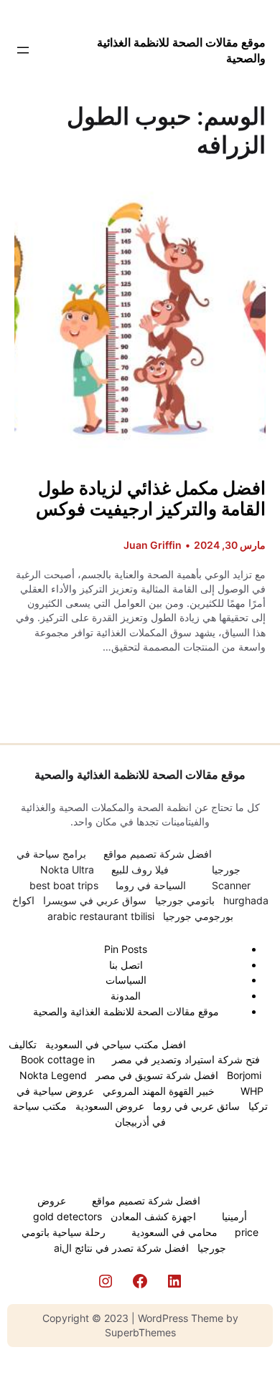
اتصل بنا (126, 965)
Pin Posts (125, 949)
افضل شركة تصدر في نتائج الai (121, 1248)
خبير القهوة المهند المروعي (159, 1091)
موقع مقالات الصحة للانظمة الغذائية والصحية (140, 774)
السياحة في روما (151, 885)
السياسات (126, 980)
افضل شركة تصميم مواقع (157, 854)
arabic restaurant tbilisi (100, 916)
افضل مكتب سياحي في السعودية (115, 1044)
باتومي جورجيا (185, 900)
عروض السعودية (109, 1106)
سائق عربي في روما (196, 1106)
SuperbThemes (140, 1332)
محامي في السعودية (174, 1232)
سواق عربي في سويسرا (94, 900)
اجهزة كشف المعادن (153, 1216)
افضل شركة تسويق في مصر (156, 1075)
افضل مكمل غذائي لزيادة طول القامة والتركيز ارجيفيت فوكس (151, 499)
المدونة (126, 996)
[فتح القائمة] (23, 50)
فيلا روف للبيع (140, 869)
